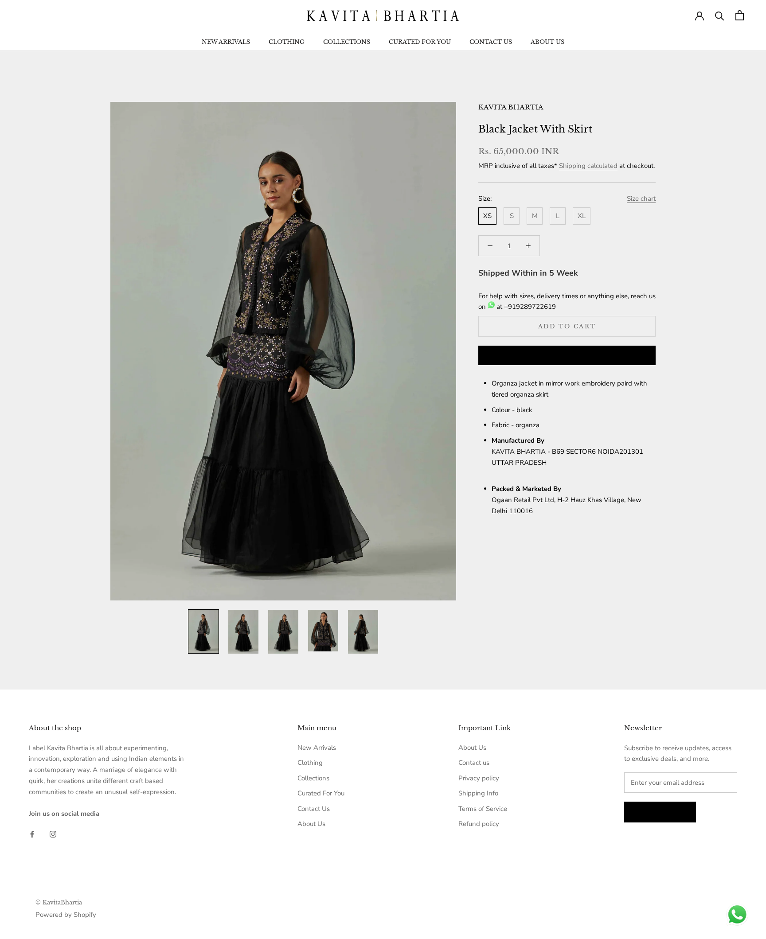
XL (582, 215)
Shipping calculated (588, 165)
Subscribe (660, 812)
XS (487, 215)
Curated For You (420, 42)
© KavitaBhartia (58, 902)
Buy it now (567, 356)
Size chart (641, 198)
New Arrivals (226, 42)
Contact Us (490, 42)
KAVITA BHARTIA (510, 107)
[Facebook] (32, 833)
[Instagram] (53, 833)
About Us (547, 42)
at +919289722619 (525, 306)
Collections (346, 42)
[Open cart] (739, 15)
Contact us (473, 762)
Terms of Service (482, 808)
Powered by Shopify (65, 914)
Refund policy (478, 823)
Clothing (287, 42)
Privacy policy (478, 778)
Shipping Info (478, 793)
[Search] (719, 15)
